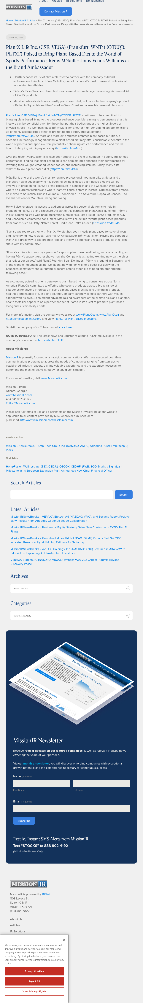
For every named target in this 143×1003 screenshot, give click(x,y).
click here (65, 327)
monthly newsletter (36, 763)
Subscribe (24, 821)
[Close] (64, 940)
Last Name (78, 790)
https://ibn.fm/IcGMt (106, 223)
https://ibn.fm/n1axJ (68, 148)
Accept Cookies (34, 971)
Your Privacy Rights (34, 991)
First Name (19, 790)
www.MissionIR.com (54, 378)
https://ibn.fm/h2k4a (64, 169)
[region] (34, 968)
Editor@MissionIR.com (20, 403)
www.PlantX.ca (109, 314)
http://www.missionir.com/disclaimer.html (47, 420)
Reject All (34, 981)
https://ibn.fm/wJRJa (20, 136)
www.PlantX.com (87, 314)
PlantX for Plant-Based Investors (75, 319)
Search (123, 494)
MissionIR (12, 357)
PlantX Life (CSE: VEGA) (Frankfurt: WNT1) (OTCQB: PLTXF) (43, 115)
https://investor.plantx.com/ (23, 319)
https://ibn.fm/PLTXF (51, 340)
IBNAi (46, 894)
